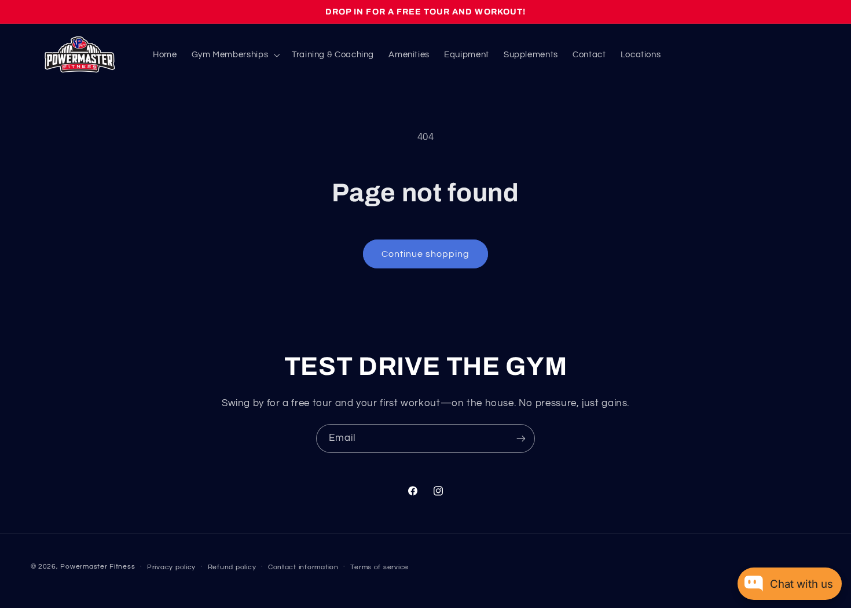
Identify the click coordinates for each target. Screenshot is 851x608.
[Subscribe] (521, 438)
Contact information (303, 567)
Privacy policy (171, 567)
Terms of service (379, 567)
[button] (234, 55)
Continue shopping (426, 254)
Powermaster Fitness (97, 566)
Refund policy (232, 567)
